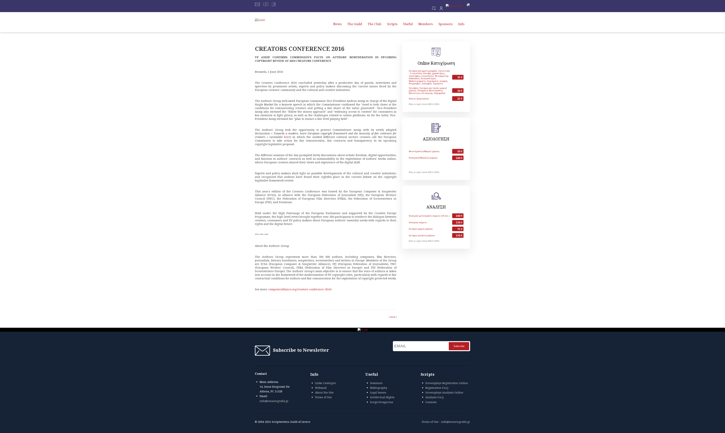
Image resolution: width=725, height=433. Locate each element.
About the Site (324, 392)
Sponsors (445, 24)
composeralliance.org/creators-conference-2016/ (300, 289)
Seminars (376, 383)
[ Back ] (392, 316)
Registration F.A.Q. (437, 388)
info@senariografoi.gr (274, 401)
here (287, 137)
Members (425, 24)
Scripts (392, 24)
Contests (431, 402)
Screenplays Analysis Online (444, 392)
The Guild (354, 24)
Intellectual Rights (382, 397)
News (337, 24)
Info (461, 24)
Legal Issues (378, 392)
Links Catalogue (325, 383)
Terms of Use (323, 397)
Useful (408, 24)
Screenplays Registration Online (446, 383)
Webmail (321, 388)
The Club (374, 24)
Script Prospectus (381, 402)
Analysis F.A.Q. (434, 397)
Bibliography (378, 388)
